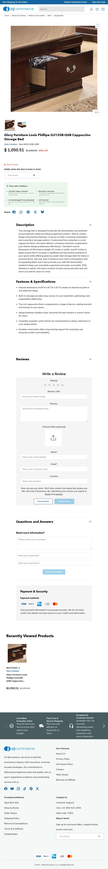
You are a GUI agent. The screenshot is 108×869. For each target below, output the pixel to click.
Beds (49, 15)
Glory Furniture (10, 144)
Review (53, 403)
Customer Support (65, 802)
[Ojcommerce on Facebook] (6, 787)
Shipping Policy (11, 818)
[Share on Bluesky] (42, 212)
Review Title (54, 391)
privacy (59, 494)
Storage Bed (58, 15)
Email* (54, 464)
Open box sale (98, 2)
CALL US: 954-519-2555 (68, 807)
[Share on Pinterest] (28, 212)
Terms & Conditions (13, 828)
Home (7, 15)
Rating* (54, 380)
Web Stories (62, 774)
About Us (60, 753)
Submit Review (64, 501)
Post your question (54, 572)
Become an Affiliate (65, 779)
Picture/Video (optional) (54, 426)
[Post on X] (35, 212)
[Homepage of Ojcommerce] (18, 9)
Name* (54, 452)
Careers (60, 769)
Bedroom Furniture (19, 15)
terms (48, 494)
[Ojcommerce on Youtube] (12, 787)
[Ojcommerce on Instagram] (19, 787)
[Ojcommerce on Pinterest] (31, 787)
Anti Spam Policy (64, 764)
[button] (45, 384)
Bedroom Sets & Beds (37, 15)
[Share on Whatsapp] (21, 212)
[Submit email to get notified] (34, 175)
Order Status (10, 813)
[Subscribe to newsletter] (99, 836)
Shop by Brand (11, 807)
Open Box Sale (11, 802)
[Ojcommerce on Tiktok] (25, 787)
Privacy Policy (63, 759)
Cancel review (43, 501)
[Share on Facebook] (14, 212)
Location (54, 476)
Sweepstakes (11, 834)
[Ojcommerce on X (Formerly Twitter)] (37, 787)
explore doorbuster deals (75, 2)
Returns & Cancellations (16, 823)
